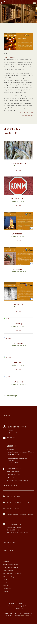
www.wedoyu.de (26, 615)
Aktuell (5, 580)
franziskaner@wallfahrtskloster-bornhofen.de (20, 514)
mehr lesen (18, 170)
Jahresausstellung (8, 577)
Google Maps (11, 437)
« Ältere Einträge (10, 395)
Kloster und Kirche (8, 571)
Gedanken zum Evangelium (18, 166)
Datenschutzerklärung (14, 606)
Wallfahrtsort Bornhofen (10, 564)
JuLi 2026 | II (18, 304)
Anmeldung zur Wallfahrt (10, 567)
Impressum (21, 603)
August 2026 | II (18, 234)
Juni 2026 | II (18, 343)
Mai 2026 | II (18, 382)
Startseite (6, 561)
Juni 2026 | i (18, 362)
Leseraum (6, 585)
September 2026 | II (18, 163)
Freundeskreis (7, 588)
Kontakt (5, 591)
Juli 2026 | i (18, 324)
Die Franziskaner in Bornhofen (12, 574)
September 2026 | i (18, 198)
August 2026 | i (18, 269)
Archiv (6, 582)
